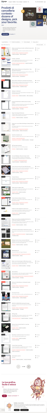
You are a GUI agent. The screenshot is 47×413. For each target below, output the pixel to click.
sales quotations (15, 271)
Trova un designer (19, 1)
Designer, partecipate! (12, 395)
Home (2, 4)
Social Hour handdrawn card (17, 134)
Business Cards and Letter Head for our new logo (20, 324)
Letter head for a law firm (16, 355)
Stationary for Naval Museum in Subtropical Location (21, 282)
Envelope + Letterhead (16, 58)
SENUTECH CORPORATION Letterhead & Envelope (20, 303)
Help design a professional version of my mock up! (21, 334)
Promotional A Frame (15, 292)
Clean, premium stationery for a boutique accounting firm (22, 80)
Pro (28, 1)
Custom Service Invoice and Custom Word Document (21, 166)
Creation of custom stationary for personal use (20, 208)
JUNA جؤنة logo (14, 313)
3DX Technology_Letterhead (17, 145)
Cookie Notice (25, 407)
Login (45, 1)
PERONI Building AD (15, 250)
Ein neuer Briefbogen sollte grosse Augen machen (20, 155)
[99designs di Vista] (4, 2)
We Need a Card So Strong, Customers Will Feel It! (20, 240)
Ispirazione (25, 1)
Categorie (10, 1)
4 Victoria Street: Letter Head (17, 345)
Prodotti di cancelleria (7, 4)
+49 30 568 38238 (39, 1)
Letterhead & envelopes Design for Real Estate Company (22, 229)
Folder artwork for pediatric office (18, 187)
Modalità (14, 1)
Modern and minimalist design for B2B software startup (21, 261)
